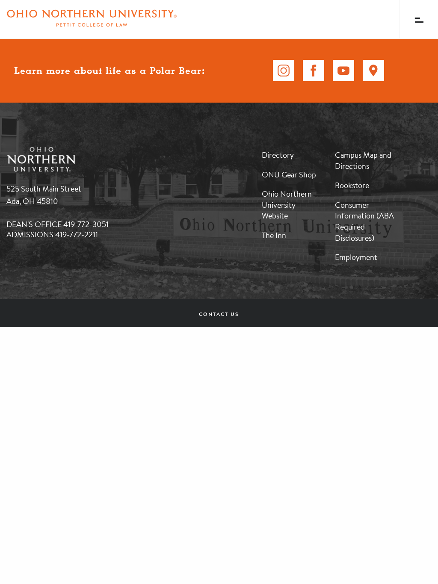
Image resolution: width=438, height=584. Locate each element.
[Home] (92, 19)
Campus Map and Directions (363, 160)
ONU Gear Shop (289, 174)
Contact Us (219, 314)
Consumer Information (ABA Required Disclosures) (364, 221)
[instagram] (283, 70)
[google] (373, 70)
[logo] (85, 147)
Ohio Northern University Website (287, 205)
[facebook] (313, 70)
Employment (356, 257)
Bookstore (352, 185)
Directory (278, 155)
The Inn (274, 235)
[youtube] (343, 70)
